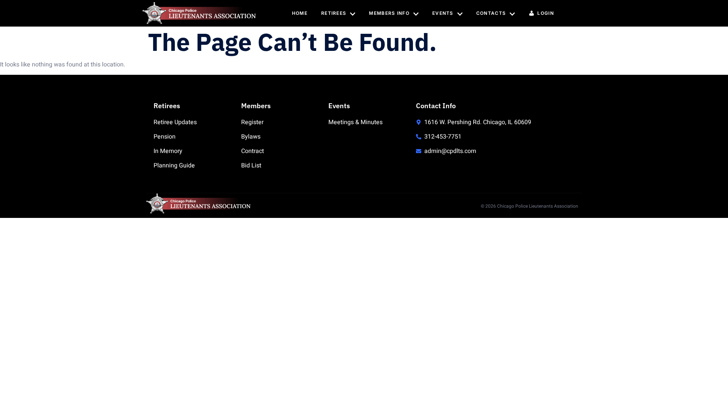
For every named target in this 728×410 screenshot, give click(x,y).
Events (442, 13)
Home (300, 13)
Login (545, 13)
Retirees (333, 13)
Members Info (389, 13)
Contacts (491, 13)
